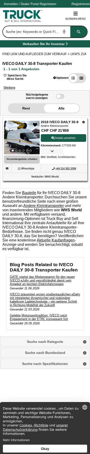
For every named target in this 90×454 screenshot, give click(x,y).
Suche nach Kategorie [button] (45, 342)
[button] (60, 77)
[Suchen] (78, 31)
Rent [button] (26, 108)
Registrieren (48, 4)
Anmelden (11, 4)
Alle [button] (61, 108)
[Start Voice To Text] (64, 31)
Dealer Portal (30, 4)
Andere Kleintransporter (43, 206)
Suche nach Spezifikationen (45, 364)
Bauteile (29, 193)
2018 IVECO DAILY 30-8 (59, 122)
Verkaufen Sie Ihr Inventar (44, 44)
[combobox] (44, 31)
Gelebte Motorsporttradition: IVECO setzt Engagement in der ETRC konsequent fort (39, 317)
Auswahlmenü (75, 18)
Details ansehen (65, 138)
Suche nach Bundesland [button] (45, 353)
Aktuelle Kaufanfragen (56, 240)
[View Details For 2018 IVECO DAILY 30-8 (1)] (22, 137)
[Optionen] (83, 122)
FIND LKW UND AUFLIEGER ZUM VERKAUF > (36, 54)
